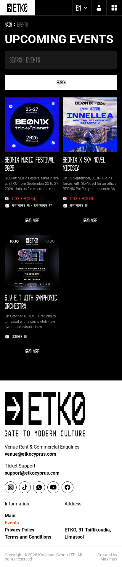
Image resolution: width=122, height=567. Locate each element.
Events (12, 523)
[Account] (99, 7)
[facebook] (67, 487)
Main (10, 515)
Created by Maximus (107, 557)
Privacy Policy (19, 530)
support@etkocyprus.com (32, 473)
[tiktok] (25, 487)
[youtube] (53, 487)
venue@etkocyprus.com (30, 454)
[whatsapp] (39, 487)
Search (61, 82)
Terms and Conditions (28, 537)
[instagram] (11, 487)
